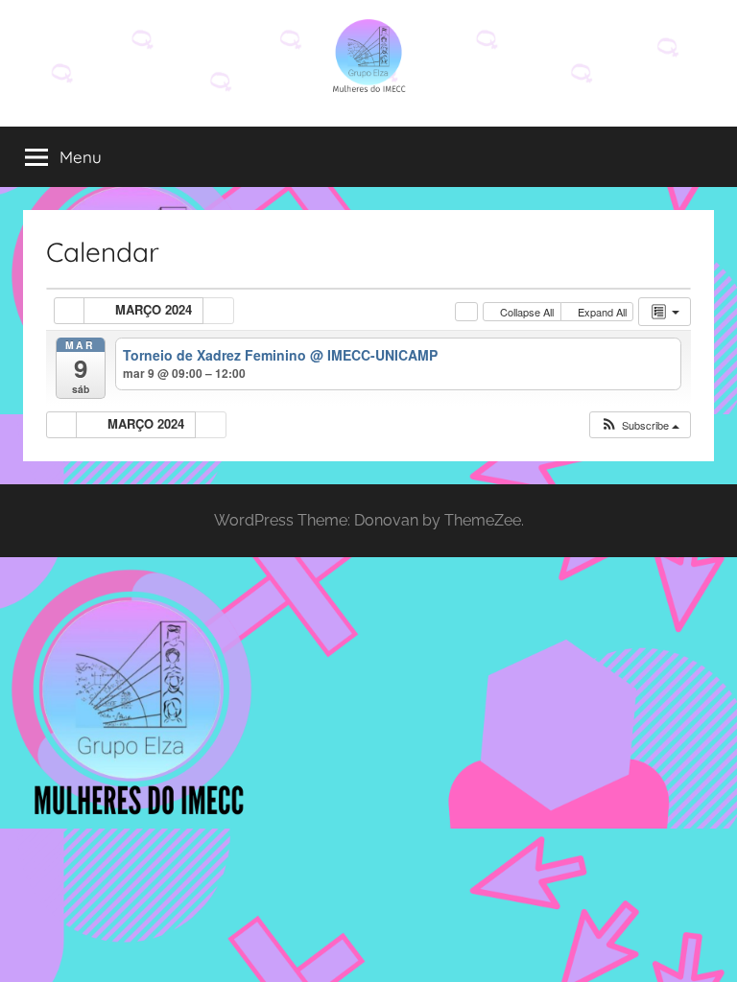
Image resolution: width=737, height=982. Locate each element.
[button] (639, 425)
